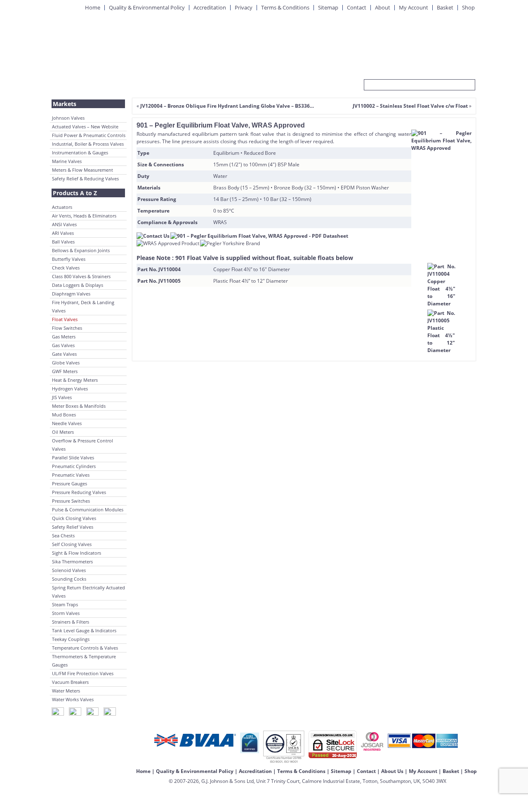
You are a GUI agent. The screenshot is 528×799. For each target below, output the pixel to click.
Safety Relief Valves (72, 527)
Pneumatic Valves (71, 475)
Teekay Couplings (71, 639)
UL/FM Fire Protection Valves (82, 673)
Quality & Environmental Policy (147, 7)
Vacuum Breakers (70, 682)
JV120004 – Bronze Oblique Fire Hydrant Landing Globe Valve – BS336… (227, 105)
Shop (468, 7)
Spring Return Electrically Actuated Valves (88, 591)
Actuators (62, 207)
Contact (356, 7)
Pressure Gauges (69, 483)
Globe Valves (66, 362)
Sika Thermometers (72, 561)
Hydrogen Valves (70, 388)
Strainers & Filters (70, 622)
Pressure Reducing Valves (79, 492)
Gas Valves (63, 345)
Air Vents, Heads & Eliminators (84, 216)
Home (92, 7)
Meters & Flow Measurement (82, 170)
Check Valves (66, 268)
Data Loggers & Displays (77, 285)
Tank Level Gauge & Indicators (84, 630)
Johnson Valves (68, 118)
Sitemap (328, 7)
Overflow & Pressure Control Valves (82, 444)
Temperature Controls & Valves (85, 648)
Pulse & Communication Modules (87, 509)
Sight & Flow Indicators (76, 553)
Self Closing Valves (72, 544)
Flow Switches (67, 328)
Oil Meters (63, 432)
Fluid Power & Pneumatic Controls (88, 135)
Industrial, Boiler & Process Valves (88, 144)
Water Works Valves (73, 699)
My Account (413, 7)
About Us (392, 771)
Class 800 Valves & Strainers (81, 276)
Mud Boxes (64, 414)
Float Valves (65, 319)
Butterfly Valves (68, 259)
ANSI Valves (64, 224)
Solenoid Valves (69, 570)
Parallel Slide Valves (73, 457)
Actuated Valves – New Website (85, 126)
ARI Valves (63, 233)
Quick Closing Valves (74, 518)
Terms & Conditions (285, 7)
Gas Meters (63, 336)
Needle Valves (67, 423)
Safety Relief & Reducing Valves (85, 178)
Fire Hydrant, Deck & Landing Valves (83, 306)
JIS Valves (62, 397)
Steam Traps (65, 604)
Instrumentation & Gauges (80, 152)
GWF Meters (65, 371)
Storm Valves (66, 613)
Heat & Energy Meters (75, 380)
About (382, 7)
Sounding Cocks (69, 579)
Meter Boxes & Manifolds (79, 406)
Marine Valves (67, 161)
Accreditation (209, 7)
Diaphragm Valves (71, 294)
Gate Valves (64, 354)
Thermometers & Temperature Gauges (84, 660)
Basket (445, 7)
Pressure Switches (71, 501)
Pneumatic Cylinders (74, 466)
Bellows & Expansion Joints (81, 250)
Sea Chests (63, 535)
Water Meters (66, 691)
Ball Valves (63, 242)
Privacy (243, 7)
